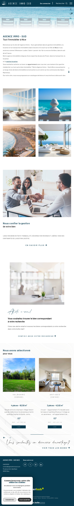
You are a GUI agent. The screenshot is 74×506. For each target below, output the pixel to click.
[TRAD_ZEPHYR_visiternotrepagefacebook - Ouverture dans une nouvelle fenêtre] (25, 465)
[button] (10, 438)
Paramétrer (10, 500)
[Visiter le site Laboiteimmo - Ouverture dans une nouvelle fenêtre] (37, 501)
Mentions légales (33, 498)
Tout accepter (24, 500)
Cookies (56, 498)
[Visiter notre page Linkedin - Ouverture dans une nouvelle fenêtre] (41, 465)
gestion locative (12, 61)
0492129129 (6, 464)
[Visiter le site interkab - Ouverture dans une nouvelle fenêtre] (36, 489)
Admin (39, 498)
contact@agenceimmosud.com (11, 466)
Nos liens (44, 498)
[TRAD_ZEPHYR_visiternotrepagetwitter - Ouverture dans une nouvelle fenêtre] (30, 465)
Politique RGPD (50, 498)
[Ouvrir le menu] (71, 3)
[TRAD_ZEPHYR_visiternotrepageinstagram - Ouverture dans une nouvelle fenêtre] (36, 465)
